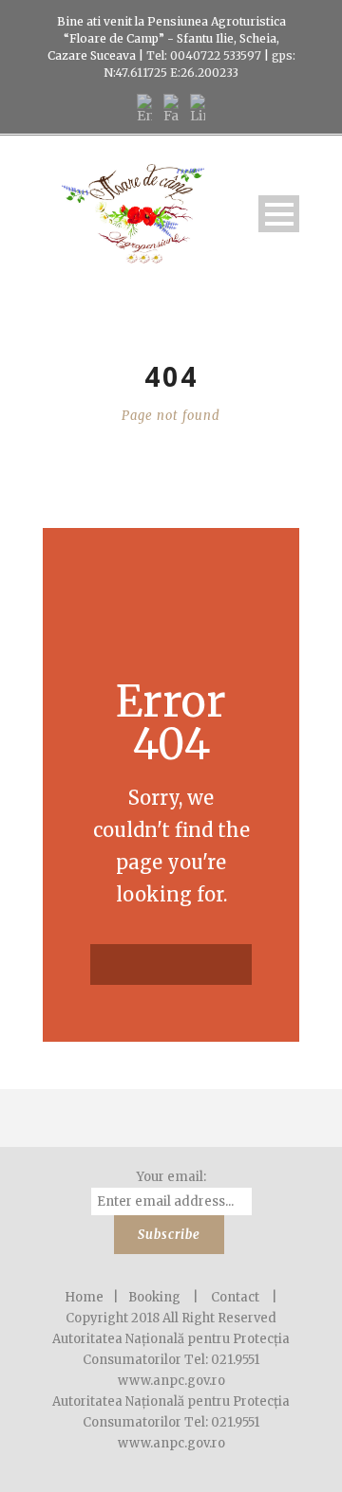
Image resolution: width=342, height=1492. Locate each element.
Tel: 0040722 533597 (202, 55)
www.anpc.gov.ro (171, 1443)
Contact (235, 1297)
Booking (154, 1297)
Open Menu (278, 213)
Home (84, 1297)
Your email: (171, 1177)
